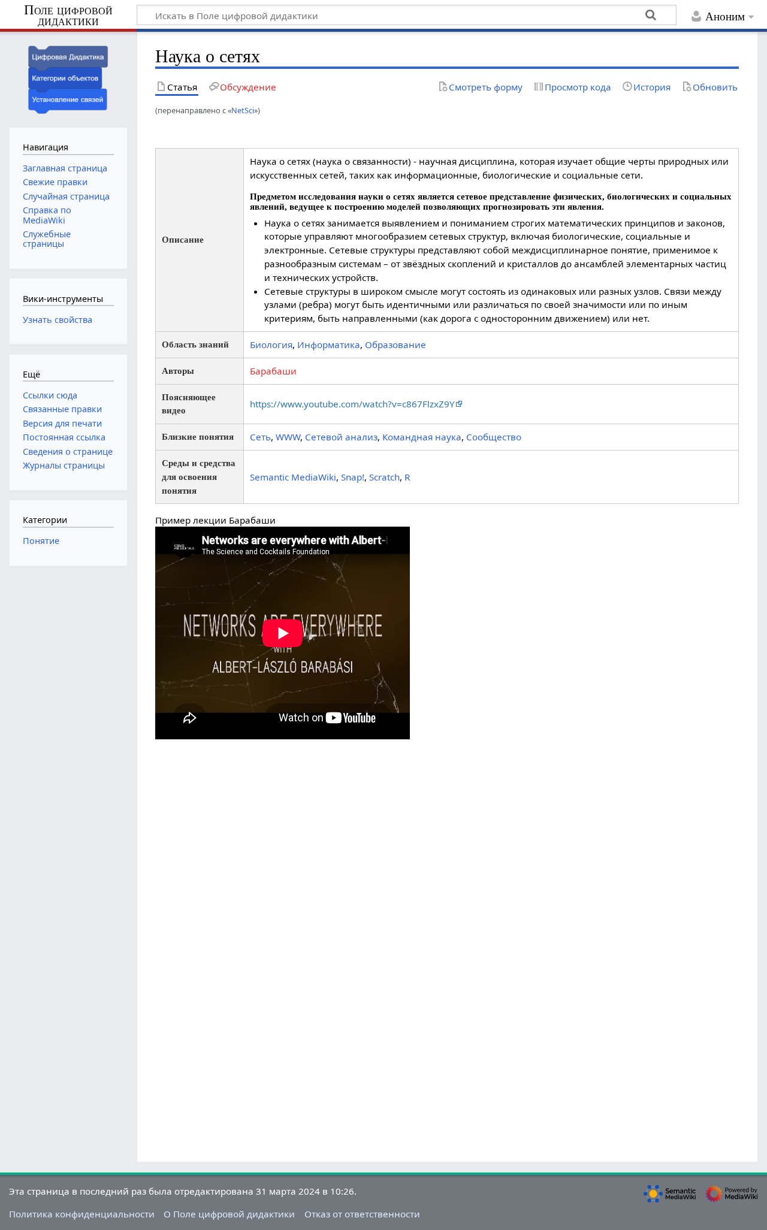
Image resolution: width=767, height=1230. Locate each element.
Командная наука (421, 437)
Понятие (41, 540)
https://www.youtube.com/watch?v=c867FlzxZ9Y (352, 404)
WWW (288, 437)
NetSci (242, 110)
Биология (271, 344)
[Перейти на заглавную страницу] (68, 78)
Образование (395, 344)
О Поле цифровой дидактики (229, 1214)
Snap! (352, 477)
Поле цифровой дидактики (68, 16)
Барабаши (273, 371)
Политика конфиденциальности (82, 1214)
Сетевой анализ (341, 437)
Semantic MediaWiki (293, 477)
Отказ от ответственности (362, 1214)
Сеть (260, 437)
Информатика (328, 344)
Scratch (384, 477)
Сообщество (493, 437)
